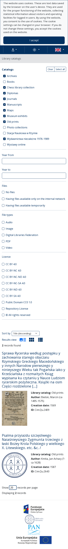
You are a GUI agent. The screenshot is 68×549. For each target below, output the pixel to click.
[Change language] (59, 49)
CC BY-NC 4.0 (13, 270)
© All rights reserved (18, 315)
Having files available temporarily (25, 205)
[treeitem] (34, 76)
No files (10, 192)
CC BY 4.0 (11, 264)
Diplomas (12, 93)
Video (9, 247)
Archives (12, 76)
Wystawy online (16, 144)
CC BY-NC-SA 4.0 (15, 283)
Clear (50, 69)
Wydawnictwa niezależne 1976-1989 (28, 139)
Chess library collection (20, 87)
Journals (12, 99)
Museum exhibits (17, 116)
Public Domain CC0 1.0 (19, 302)
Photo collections (17, 127)
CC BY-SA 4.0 (13, 296)
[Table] (40, 339)
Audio (9, 222)
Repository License (17, 308)
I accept (34, 40)
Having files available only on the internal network (35, 199)
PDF (8, 241)
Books (11, 81)
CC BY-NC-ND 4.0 (16, 277)
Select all (60, 69)
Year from (8, 155)
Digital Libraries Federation (22, 235)
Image (9, 228)
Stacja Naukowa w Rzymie (22, 133)
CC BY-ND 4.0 (14, 289)
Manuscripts (14, 104)
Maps (10, 110)
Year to (6, 169)
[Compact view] (31, 339)
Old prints (13, 121)
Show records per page (20, 487)
